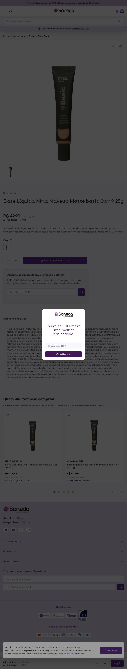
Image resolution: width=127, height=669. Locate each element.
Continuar (63, 354)
